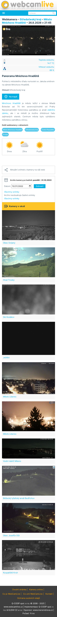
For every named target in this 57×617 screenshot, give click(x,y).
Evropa (5, 134)
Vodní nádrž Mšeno (12, 461)
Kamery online (36, 589)
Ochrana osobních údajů (28, 598)
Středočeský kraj (30, 19)
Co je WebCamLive (11, 594)
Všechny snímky (11, 192)
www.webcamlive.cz (13, 606)
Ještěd (6, 357)
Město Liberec (9, 396)
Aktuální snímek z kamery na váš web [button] (24, 170)
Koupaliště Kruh (10, 572)
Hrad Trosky (8, 280)
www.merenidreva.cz (43, 610)
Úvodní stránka (19, 589)
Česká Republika (48, 130)
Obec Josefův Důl (11, 535)
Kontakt (48, 594)
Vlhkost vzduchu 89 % (46, 68)
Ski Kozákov (8, 317)
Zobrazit (39, 186)
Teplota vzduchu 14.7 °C (46, 61)
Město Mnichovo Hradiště (12, 130)
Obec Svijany (9, 243)
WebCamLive (27, 5)
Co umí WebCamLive (33, 594)
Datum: (7, 186)
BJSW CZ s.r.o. (15, 610)
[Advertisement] (28, 160)
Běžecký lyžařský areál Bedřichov (18, 498)
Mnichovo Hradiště (11, 103)
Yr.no (32, 613)
